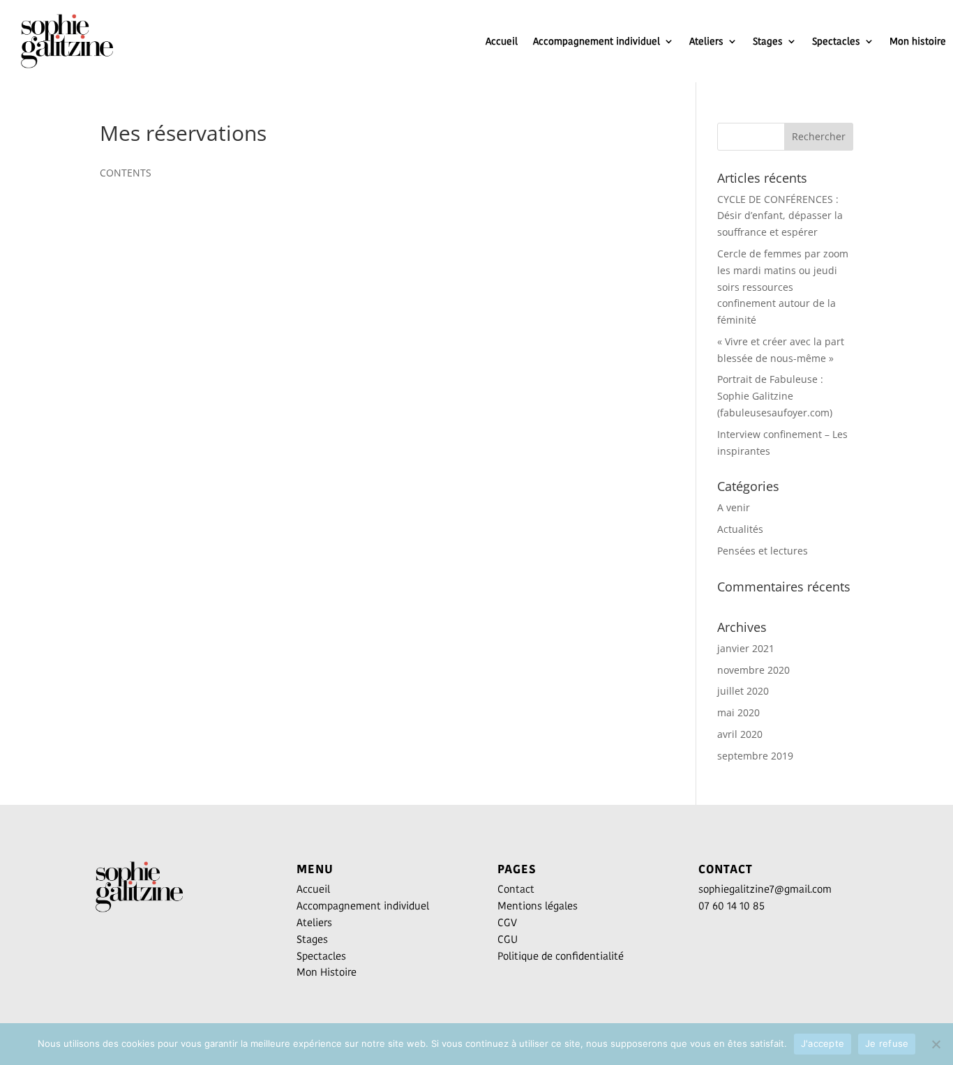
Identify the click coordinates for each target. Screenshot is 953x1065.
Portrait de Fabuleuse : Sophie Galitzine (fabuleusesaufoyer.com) (774, 395)
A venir (733, 507)
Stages (768, 41)
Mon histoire (918, 41)
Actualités (740, 529)
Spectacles (836, 41)
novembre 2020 (753, 670)
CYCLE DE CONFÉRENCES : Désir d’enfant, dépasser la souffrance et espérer (780, 215)
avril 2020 (740, 734)
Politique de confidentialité (560, 956)
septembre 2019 (755, 755)
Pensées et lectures (762, 550)
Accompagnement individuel (596, 41)
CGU (507, 939)
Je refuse (886, 1043)
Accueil (502, 41)
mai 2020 (738, 712)
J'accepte (822, 1043)
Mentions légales (537, 905)
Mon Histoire (327, 972)
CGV (507, 922)
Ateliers (706, 41)
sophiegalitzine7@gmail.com (765, 889)
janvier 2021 (745, 648)
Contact (515, 889)
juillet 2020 (743, 690)
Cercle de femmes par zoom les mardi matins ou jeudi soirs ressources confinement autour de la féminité (782, 286)
